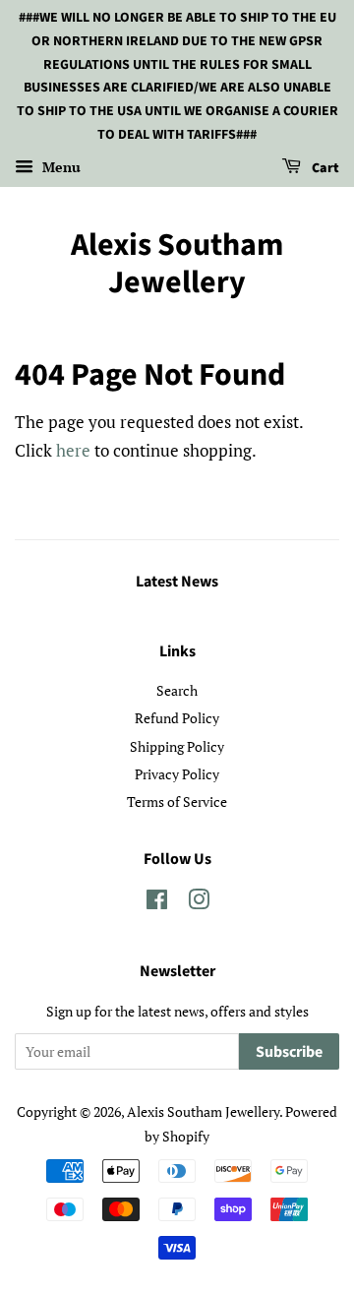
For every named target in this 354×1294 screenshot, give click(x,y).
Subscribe (289, 1052)
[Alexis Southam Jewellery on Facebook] (157, 902)
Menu (59, 166)
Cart (324, 168)
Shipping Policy (177, 746)
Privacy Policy (177, 774)
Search (177, 690)
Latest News (177, 581)
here (73, 450)
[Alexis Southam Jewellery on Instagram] (198, 902)
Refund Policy (177, 718)
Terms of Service (177, 801)
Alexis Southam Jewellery (177, 264)
